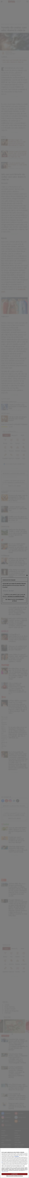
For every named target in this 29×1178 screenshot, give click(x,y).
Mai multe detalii (16, 1156)
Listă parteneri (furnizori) (5, 1171)
